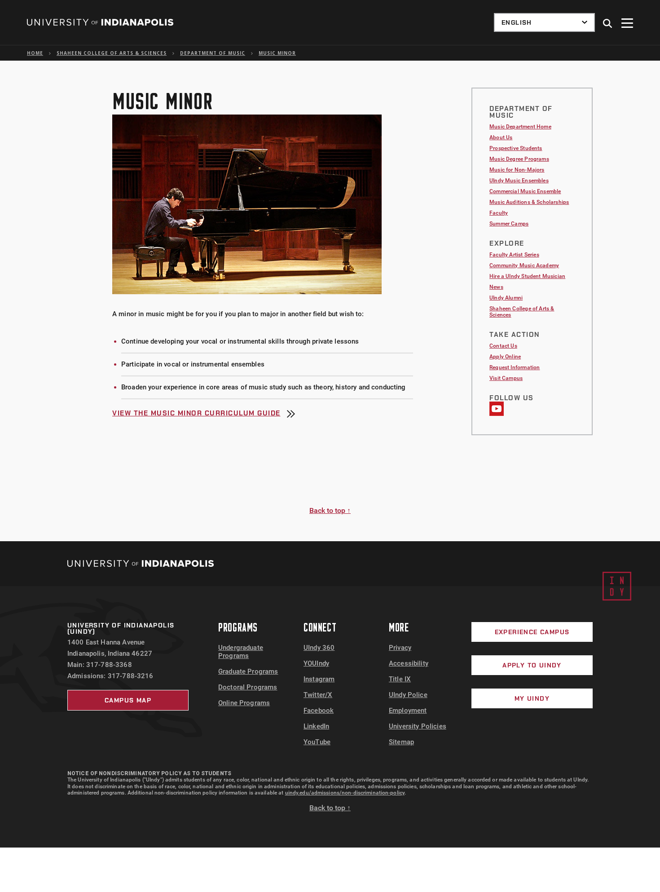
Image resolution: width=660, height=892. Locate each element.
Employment (408, 711)
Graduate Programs (248, 671)
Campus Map (128, 700)
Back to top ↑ (330, 510)
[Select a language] (544, 22)
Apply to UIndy (532, 665)
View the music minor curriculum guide (196, 414)
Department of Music (212, 53)
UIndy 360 (319, 648)
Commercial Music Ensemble (525, 191)
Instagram (319, 679)
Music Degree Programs (519, 159)
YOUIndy (316, 663)
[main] (330, 301)
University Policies (417, 726)
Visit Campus (506, 378)
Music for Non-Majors (517, 170)
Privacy (400, 648)
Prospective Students (515, 148)
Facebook (319, 711)
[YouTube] (496, 413)
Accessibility (408, 663)
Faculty (498, 213)
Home (35, 53)
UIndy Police (408, 695)
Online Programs (244, 703)
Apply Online (505, 356)
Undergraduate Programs (240, 652)
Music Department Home (520, 127)
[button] (608, 24)
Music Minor (277, 53)
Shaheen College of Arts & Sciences (112, 53)
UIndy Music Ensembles (519, 180)
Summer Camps (508, 224)
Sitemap (401, 742)
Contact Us (503, 346)
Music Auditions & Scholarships (529, 202)
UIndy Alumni (506, 298)
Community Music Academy (524, 265)
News (496, 287)
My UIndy (532, 698)
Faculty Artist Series (514, 255)
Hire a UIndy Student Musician (527, 276)
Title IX (400, 679)
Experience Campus (532, 632)
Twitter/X (318, 695)
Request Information (514, 367)
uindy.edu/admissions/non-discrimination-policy (345, 793)
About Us (500, 137)
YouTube (317, 742)
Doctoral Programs (247, 687)
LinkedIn (316, 726)
